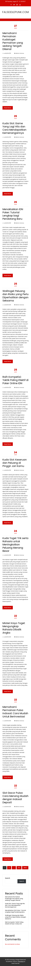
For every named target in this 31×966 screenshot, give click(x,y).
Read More (7, 108)
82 (19, 868)
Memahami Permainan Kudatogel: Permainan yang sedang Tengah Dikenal (12, 41)
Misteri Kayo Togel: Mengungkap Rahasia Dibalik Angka (13, 627)
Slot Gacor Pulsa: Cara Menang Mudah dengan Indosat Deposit (15, 797)
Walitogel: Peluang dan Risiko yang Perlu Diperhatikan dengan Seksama (15, 295)
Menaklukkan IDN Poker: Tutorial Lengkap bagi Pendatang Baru (12, 214)
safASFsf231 (7, 53)
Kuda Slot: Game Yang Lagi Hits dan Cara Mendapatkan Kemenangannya (14, 128)
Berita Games (20, 53)
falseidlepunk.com (15, 12)
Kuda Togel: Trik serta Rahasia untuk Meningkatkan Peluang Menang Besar (15, 544)
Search (7, 878)
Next (25, 868)
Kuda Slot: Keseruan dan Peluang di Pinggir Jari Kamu (14, 463)
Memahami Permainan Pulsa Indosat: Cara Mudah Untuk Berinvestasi (15, 711)
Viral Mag (20, 961)
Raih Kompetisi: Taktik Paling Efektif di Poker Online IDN (15, 380)
